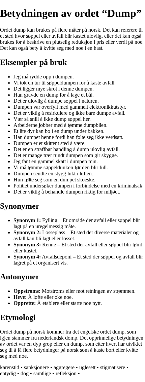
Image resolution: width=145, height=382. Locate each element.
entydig (8, 373)
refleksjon (66, 373)
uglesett (87, 367)
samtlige (42, 373)
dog (25, 373)
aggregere (64, 367)
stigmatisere (112, 367)
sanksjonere (36, 367)
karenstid (9, 367)
